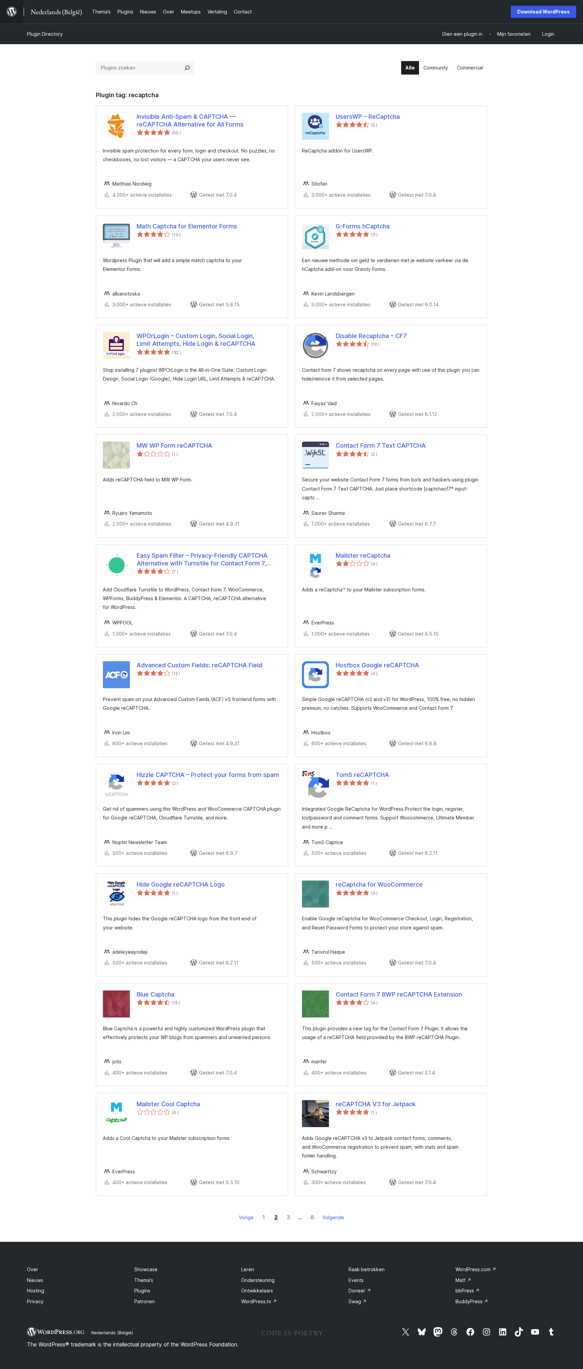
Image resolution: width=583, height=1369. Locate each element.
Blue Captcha (155, 994)
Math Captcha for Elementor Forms (187, 226)
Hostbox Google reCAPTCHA (377, 665)
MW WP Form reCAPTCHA (174, 445)
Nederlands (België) (112, 1332)
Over (32, 1269)
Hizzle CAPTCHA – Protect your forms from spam (208, 774)
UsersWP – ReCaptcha (368, 116)
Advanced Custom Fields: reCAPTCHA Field (199, 665)
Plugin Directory (45, 34)
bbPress (467, 1290)
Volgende (333, 1217)
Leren (247, 1269)
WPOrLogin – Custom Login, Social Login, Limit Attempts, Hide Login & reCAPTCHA (196, 339)
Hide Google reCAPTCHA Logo (181, 884)
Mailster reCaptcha (363, 555)
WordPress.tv (259, 1301)
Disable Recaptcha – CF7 (371, 335)
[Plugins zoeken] (187, 68)
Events (356, 1280)
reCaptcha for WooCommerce (379, 884)
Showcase (146, 1269)
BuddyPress (471, 1301)
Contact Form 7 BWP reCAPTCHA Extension (399, 994)
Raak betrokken (367, 1269)
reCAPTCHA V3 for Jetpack (376, 1104)
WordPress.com (475, 1269)
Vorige (246, 1217)
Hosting (35, 1290)
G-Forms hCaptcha (363, 226)
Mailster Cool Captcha (168, 1104)
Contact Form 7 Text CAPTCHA (381, 445)
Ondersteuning (258, 1280)
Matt (463, 1280)
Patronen (144, 1301)
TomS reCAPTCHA (362, 774)
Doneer (360, 1290)
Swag (358, 1301)
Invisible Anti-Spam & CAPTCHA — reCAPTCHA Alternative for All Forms (190, 120)
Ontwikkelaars (257, 1290)
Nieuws (35, 1280)
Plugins (142, 1290)
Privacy (35, 1301)
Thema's (143, 1280)
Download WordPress (543, 12)
